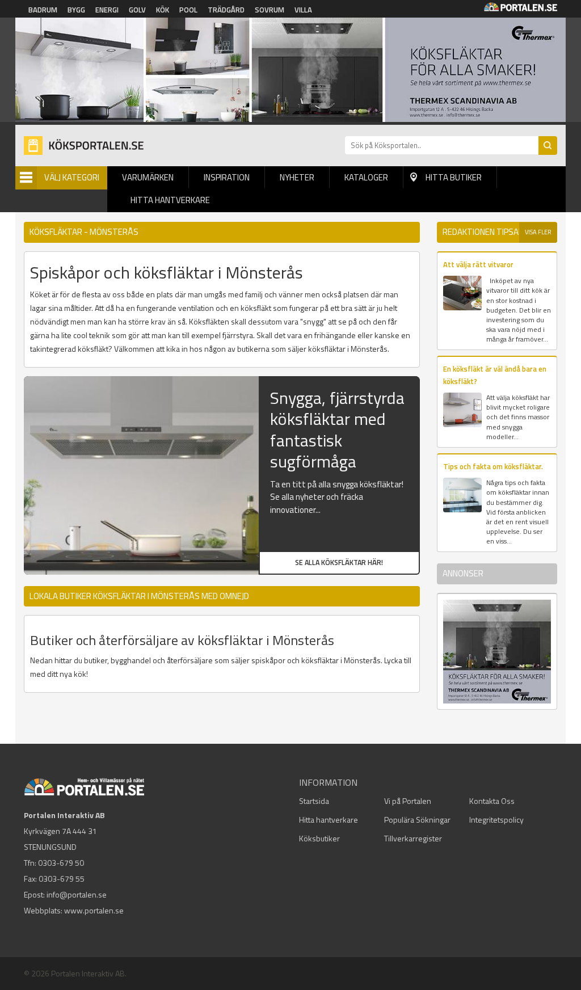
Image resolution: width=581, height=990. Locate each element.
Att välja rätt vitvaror (478, 264)
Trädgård (226, 9)
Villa (303, 9)
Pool (188, 9)
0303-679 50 (61, 863)
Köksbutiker (319, 838)
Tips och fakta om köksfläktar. (493, 466)
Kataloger (366, 177)
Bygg (76, 9)
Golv (137, 9)
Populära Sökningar (417, 819)
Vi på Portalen (407, 801)
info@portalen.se (77, 894)
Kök (162, 9)
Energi (107, 9)
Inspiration (227, 177)
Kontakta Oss (492, 801)
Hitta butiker (454, 177)
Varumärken (148, 177)
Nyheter (297, 177)
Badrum (42, 9)
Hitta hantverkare (170, 200)
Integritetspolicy (496, 819)
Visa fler (538, 232)
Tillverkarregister (413, 838)
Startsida (314, 801)
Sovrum (269, 9)
